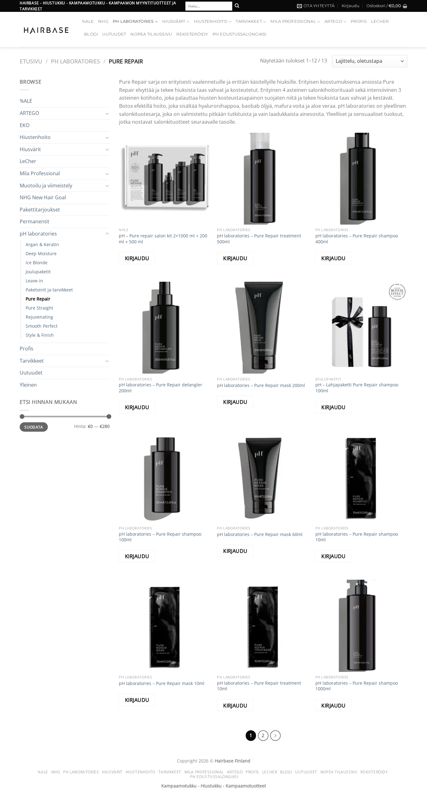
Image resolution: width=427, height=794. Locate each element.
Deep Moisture (41, 253)
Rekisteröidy (192, 34)
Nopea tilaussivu (151, 34)
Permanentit (34, 221)
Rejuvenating (39, 317)
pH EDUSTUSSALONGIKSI (240, 34)
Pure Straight (39, 308)
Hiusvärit (173, 21)
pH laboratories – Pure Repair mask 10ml (161, 683)
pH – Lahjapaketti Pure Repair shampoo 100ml (356, 388)
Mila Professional (293, 21)
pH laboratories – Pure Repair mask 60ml (260, 534)
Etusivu (31, 61)
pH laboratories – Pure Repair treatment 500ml (259, 239)
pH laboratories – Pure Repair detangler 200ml (160, 388)
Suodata (33, 426)
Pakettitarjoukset (40, 209)
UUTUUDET (114, 34)
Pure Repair (38, 299)
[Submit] (237, 6)
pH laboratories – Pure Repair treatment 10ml (259, 686)
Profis (359, 21)
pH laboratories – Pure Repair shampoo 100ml (160, 537)
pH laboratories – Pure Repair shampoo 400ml (356, 239)
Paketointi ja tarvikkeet (49, 290)
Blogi (91, 34)
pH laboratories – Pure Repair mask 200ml (261, 385)
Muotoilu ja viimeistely (46, 185)
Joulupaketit (38, 272)
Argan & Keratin (42, 244)
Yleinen (28, 384)
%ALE (88, 21)
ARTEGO (333, 21)
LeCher (380, 21)
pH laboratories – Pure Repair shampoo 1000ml (356, 686)
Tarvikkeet (249, 21)
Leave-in (34, 281)
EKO (24, 125)
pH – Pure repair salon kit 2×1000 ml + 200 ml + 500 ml (163, 239)
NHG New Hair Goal (43, 197)
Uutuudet (31, 372)
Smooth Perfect (42, 326)
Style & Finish (40, 335)
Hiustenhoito (210, 21)
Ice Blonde (37, 262)
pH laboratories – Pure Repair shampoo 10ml (356, 537)
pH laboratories (133, 21)
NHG (103, 21)
